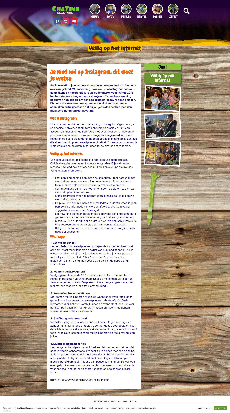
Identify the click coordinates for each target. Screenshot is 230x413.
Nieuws (95, 17)
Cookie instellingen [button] (204, 408)
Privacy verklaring (112, 401)
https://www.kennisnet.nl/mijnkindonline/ (83, 379)
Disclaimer (98, 401)
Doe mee (157, 17)
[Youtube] (74, 21)
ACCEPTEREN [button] (220, 408)
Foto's (110, 17)
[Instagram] (65, 21)
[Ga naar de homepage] (65, 10)
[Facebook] (57, 21)
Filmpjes (126, 17)
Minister (142, 17)
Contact (173, 17)
